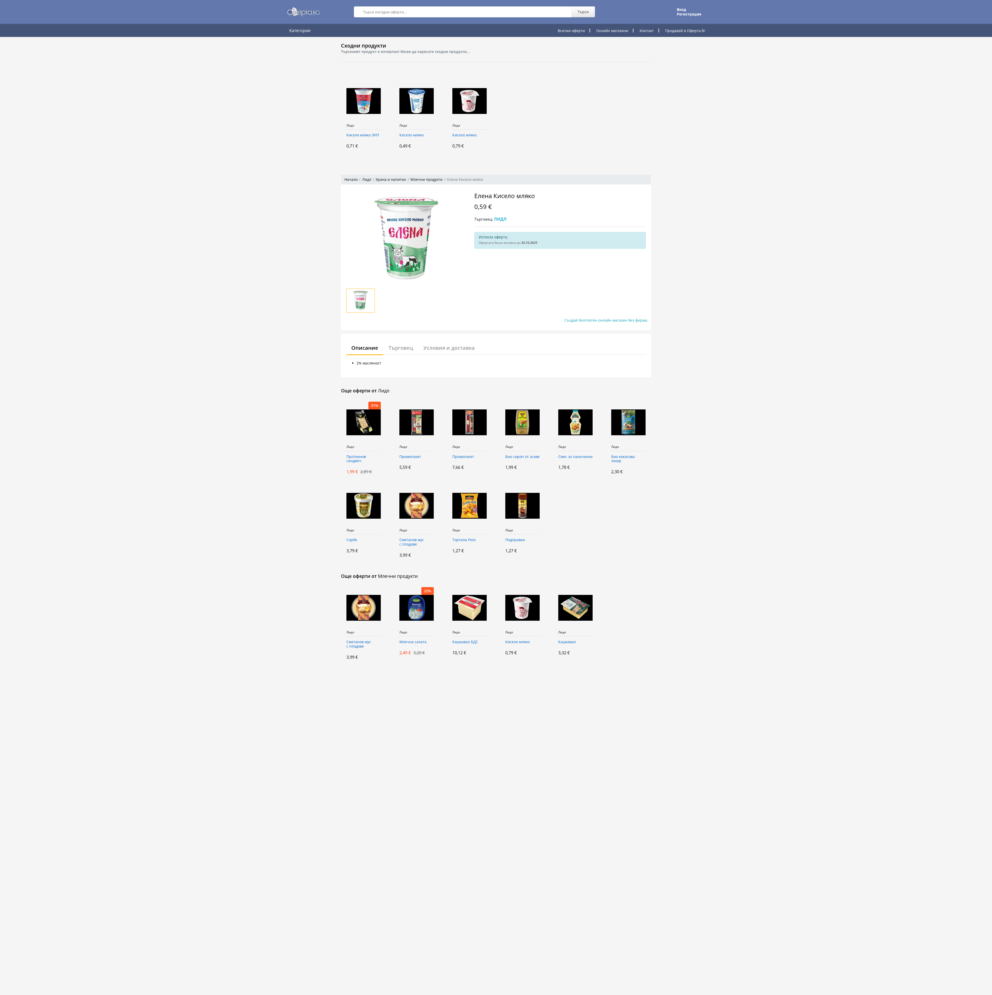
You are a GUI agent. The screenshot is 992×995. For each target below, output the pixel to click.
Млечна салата (413, 642)
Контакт (647, 30)
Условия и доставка (449, 347)
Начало (351, 179)
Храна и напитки (391, 179)
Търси (583, 11)
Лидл (350, 125)
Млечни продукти (426, 179)
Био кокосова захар (623, 459)
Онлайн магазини (612, 30)
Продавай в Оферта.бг (685, 30)
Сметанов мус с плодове (411, 542)
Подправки (515, 540)
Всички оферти (571, 30)
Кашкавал (567, 642)
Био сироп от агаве (522, 457)
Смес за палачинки (575, 457)
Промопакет (410, 457)
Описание (364, 347)
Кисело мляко (411, 135)
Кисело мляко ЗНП (362, 135)
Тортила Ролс (464, 540)
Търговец (401, 347)
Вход (681, 9)
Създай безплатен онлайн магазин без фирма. (606, 320)
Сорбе (351, 540)
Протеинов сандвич (356, 459)
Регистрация (689, 14)
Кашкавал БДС (465, 642)
